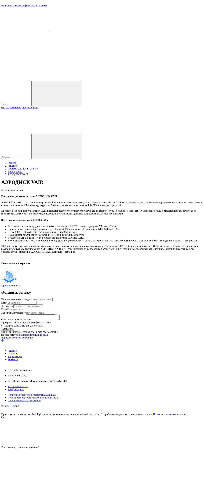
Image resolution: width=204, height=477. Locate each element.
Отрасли (16, 5)
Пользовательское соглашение (24, 400)
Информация (28, 5)
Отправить (8, 329)
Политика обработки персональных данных (32, 394)
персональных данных (35, 334)
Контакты (41, 5)
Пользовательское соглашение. (170, 414)
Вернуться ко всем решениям (17, 337)
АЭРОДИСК (122, 246)
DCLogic (6, 246)
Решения (6, 5)
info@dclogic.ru (30, 107)
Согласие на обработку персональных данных (33, 397)
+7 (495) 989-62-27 (11, 107)
